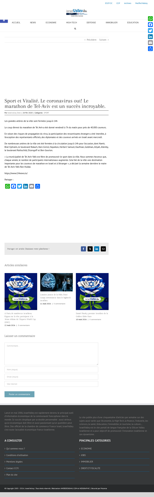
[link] (108, 3)
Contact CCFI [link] (12, 468)
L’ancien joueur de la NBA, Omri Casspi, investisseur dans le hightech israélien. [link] (55, 297)
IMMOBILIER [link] (87, 461)
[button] (7, 300)
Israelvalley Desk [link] (14, 113)
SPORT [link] (46, 113)
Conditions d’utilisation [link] (17, 455)
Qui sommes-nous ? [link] (15, 448)
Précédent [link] (91, 39)
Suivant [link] (102, 39)
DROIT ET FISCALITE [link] (90, 468)
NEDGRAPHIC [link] (84, 488)
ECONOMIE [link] (86, 448)
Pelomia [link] (104, 488)
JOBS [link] (83, 455)
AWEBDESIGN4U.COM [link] (69, 488)
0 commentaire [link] (24, 325)
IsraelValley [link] (29, 488)
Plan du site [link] (11, 474)
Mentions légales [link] (14, 461)
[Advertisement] (57, 77)
